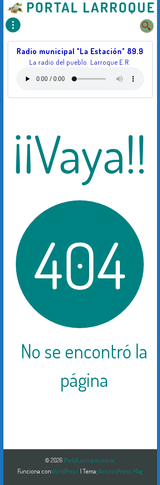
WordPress (65, 471)
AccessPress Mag (121, 471)
